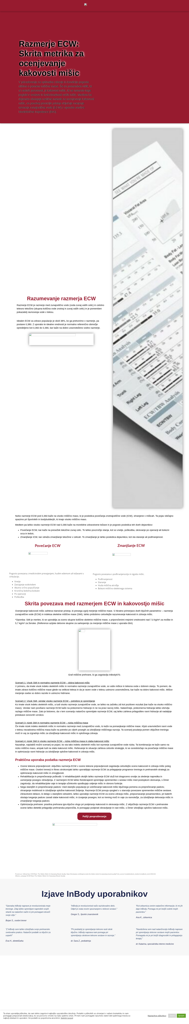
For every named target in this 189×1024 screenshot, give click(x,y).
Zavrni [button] (172, 1016)
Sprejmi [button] (181, 1016)
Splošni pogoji (67, 1018)
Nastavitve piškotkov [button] (157, 1016)
